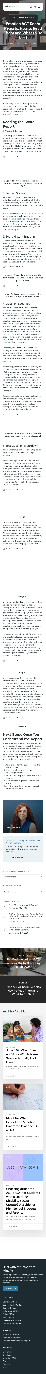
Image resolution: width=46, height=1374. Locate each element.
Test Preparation (11, 1334)
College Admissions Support (16, 1341)
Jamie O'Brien (14, 44)
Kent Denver (9, 1317)
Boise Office (8, 1314)
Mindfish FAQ (9, 1358)
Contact (7, 1364)
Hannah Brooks (12, 1226)
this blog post (13, 229)
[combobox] (23, 876)
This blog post (14, 219)
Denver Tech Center (12, 1305)
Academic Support (12, 1338)
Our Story (7, 1352)
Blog (5, 1361)
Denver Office (9, 1308)
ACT (13, 18)
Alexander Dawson (12, 1320)
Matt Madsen (11, 1076)
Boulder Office (10, 1302)
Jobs (5, 1367)
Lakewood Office (11, 1311)
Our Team (7, 1355)
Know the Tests (26, 18)
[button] (39, 7)
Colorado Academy (12, 1323)
